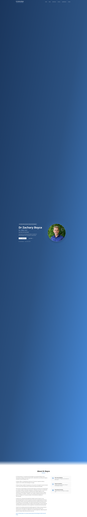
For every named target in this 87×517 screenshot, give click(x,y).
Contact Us (23, 238)
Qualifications (64, 1)
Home (46, 1)
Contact (69, 1)
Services (59, 1)
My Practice (54, 1)
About (50, 1)
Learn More (30, 238)
